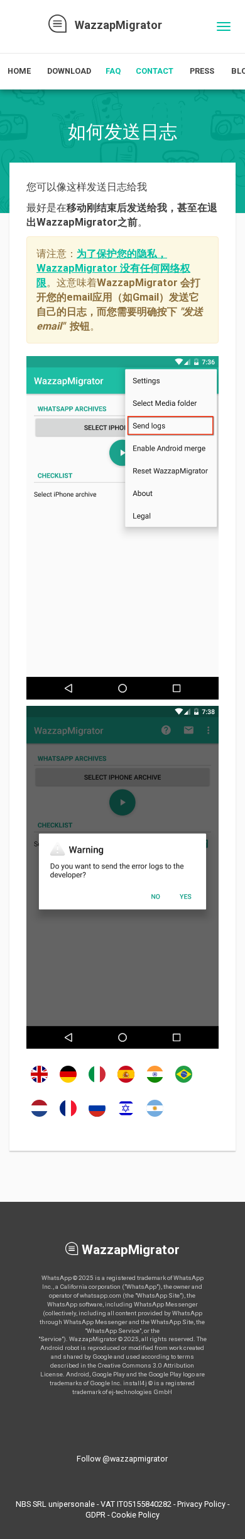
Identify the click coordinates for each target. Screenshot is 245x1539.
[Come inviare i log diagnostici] (97, 1082)
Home (19, 71)
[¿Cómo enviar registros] (125, 1082)
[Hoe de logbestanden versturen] (39, 1116)
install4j (135, 1383)
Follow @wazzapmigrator (122, 1458)
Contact (154, 71)
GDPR (95, 1514)
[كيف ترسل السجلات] (154, 1116)
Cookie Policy (135, 1514)
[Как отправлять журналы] (97, 1116)
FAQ (113, 71)
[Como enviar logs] (183, 1082)
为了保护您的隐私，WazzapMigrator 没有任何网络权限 (113, 268)
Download (69, 71)
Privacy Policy (201, 1504)
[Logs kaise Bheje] (154, 1082)
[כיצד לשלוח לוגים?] (125, 1116)
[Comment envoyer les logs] (68, 1116)
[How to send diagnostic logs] (39, 1082)
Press (202, 71)
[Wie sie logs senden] (68, 1082)
